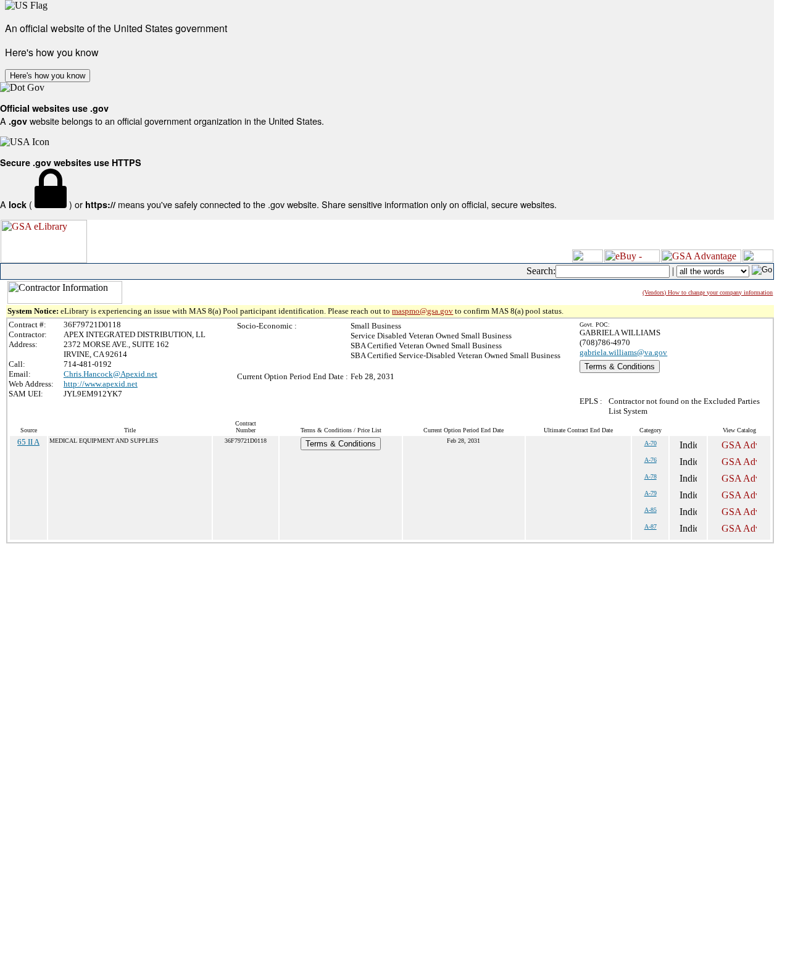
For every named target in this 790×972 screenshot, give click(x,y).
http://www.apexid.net (101, 383)
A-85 (650, 509)
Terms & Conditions (619, 366)
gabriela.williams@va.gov (623, 352)
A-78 (650, 476)
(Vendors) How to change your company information (707, 292)
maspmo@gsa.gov (422, 311)
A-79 (650, 493)
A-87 (650, 526)
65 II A (28, 441)
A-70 (650, 443)
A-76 (650, 459)
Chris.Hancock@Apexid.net (110, 374)
